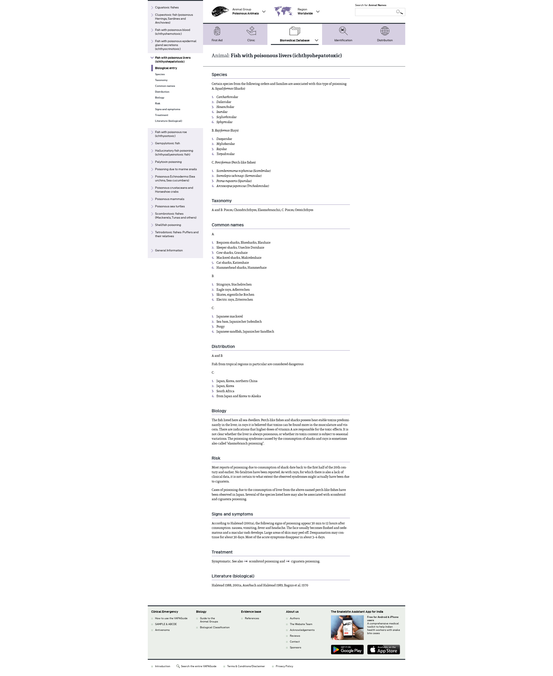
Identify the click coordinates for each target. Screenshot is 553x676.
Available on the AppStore (383, 650)
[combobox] (380, 12)
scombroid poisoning (264, 561)
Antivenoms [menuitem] (162, 629)
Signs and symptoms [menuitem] (167, 109)
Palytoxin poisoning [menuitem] (168, 161)
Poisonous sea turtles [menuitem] (170, 206)
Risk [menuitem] (157, 103)
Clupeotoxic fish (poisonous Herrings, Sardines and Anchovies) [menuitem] (174, 18)
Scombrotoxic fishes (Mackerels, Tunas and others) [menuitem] (175, 215)
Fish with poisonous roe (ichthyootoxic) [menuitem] (171, 134)
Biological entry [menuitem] (166, 68)
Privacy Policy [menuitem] (284, 666)
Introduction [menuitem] (162, 666)
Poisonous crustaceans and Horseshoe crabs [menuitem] (174, 189)
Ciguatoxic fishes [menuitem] (167, 7)
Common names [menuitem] (165, 85)
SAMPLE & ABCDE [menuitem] (166, 624)
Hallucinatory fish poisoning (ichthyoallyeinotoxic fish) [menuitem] (174, 152)
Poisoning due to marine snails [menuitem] (176, 169)
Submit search (399, 12)
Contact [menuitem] (295, 641)
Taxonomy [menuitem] (161, 80)
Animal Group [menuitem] (245, 11)
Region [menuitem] (305, 11)
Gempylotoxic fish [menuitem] (167, 143)
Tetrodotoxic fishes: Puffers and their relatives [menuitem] (177, 234)
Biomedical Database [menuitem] (295, 40)
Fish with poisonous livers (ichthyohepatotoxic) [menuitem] (173, 59)
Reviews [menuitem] (295, 635)
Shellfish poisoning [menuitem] (168, 225)
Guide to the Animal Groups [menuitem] (209, 620)
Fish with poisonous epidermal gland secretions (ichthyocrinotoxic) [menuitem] (175, 45)
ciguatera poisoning (305, 561)
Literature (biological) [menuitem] (168, 120)
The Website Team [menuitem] (301, 624)
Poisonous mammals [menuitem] (169, 199)
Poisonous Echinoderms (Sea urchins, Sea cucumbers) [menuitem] (175, 178)
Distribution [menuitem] (385, 40)
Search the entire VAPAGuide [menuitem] (198, 666)
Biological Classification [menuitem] (215, 627)
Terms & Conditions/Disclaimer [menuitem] (246, 666)
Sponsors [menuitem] (295, 647)
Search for (370, 5)
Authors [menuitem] (295, 618)
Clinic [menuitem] (251, 40)
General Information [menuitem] (169, 250)
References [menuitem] (252, 618)
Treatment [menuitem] (161, 115)
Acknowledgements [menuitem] (302, 629)
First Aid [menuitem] (217, 40)
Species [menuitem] (160, 74)
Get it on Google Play (347, 650)
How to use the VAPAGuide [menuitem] (171, 618)
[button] (220, 11)
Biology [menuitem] (159, 97)
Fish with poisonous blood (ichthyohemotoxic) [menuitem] (172, 31)
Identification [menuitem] (343, 40)
